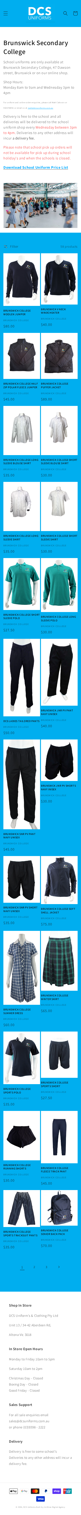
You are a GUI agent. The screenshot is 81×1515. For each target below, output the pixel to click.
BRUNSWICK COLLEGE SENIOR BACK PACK (54, 1232)
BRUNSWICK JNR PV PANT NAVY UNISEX (57, 712)
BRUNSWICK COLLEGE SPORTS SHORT (54, 1084)
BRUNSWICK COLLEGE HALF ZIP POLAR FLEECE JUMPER (20, 385)
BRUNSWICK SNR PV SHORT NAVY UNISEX (20, 909)
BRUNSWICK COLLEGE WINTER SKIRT (54, 997)
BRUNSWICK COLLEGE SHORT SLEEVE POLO (21, 616)
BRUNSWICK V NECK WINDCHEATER (53, 311)
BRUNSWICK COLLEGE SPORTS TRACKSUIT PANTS (20, 1233)
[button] (6, 13)
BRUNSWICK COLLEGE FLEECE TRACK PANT (54, 1169)
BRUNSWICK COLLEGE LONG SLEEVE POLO (58, 618)
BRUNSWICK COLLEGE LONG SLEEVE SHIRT (20, 537)
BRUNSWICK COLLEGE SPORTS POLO (17, 1090)
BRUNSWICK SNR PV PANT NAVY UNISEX (19, 835)
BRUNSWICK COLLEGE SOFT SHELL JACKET (58, 910)
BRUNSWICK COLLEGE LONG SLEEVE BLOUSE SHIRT (20, 461)
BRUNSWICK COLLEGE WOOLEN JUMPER (17, 312)
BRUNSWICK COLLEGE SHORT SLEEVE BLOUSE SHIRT (59, 461)
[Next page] (59, 1267)
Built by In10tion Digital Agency (50, 1507)
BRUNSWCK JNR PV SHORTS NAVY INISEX (58, 787)
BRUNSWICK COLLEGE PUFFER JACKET (54, 385)
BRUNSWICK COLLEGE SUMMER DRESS (17, 1011)
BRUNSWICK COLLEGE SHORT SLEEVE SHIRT (59, 537)
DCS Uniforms (29, 1507)
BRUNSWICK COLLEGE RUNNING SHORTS (17, 1166)
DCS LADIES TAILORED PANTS (21, 721)
